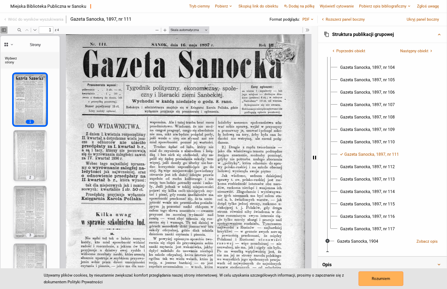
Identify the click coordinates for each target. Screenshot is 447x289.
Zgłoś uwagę (428, 6)
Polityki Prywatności (85, 282)
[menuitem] (367, 67)
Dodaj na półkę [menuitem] (302, 6)
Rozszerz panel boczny (345, 19)
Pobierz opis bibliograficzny (382, 6)
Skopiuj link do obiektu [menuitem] (258, 6)
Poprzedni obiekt (350, 51)
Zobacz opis (427, 241)
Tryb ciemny (199, 6)
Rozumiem (381, 278)
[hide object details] (314, 157)
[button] (382, 34)
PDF (305, 19)
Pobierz (221, 6)
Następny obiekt (414, 51)
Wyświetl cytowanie (337, 6)
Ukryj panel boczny (423, 19)
